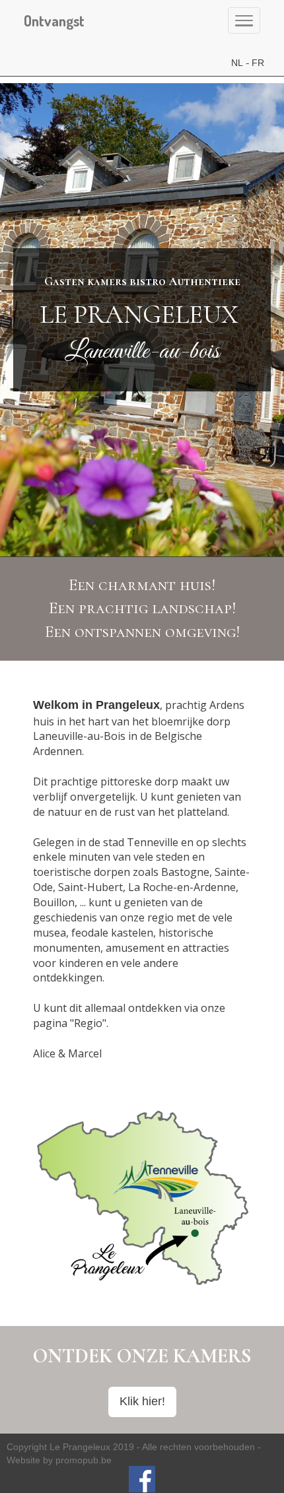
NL (237, 62)
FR (258, 62)
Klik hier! (142, 1401)
